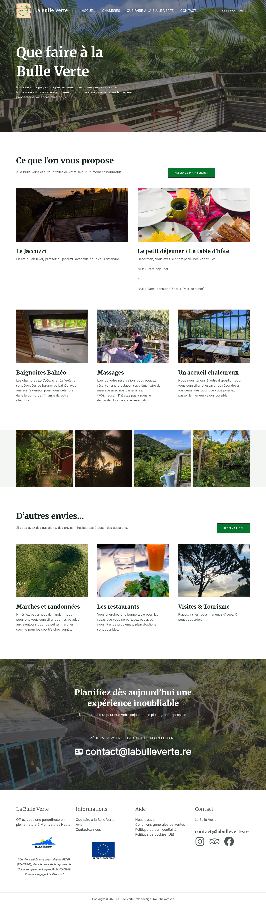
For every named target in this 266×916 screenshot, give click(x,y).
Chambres (111, 11)
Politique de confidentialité (156, 830)
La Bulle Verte (51, 10)
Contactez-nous (88, 830)
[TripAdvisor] (214, 841)
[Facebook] (229, 841)
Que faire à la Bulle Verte (150, 11)
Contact (188, 11)
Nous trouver (145, 820)
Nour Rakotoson (163, 899)
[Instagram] (200, 841)
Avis (79, 825)
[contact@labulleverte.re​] (133, 751)
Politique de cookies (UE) (154, 834)
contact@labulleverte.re (222, 831)
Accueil (88, 11)
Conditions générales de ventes (160, 825)
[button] (233, 10)
